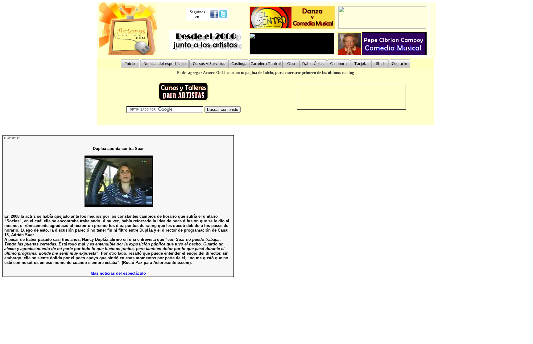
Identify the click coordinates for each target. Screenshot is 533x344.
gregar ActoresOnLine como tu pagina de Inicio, (232, 72)
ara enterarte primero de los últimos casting (316, 72)
